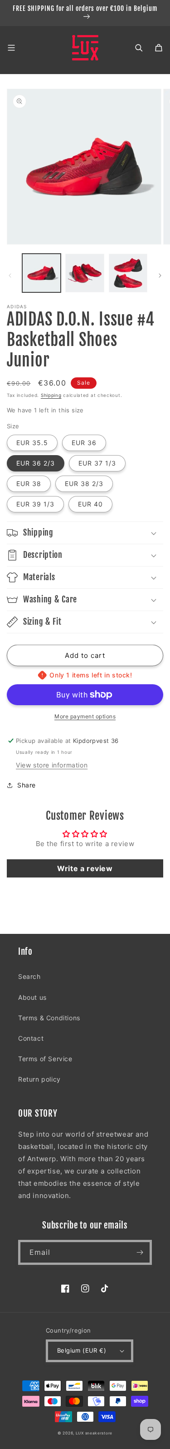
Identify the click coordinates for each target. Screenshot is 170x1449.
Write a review (84, 868)
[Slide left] (10, 276)
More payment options (85, 716)
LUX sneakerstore (94, 1433)
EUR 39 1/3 (35, 504)
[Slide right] (160, 276)
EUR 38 (28, 483)
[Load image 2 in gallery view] (84, 273)
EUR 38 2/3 (84, 483)
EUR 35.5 (32, 442)
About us (32, 997)
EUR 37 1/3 (97, 463)
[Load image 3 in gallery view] (128, 273)
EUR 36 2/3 (35, 463)
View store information (51, 765)
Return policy (39, 1079)
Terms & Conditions (49, 1018)
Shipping (51, 395)
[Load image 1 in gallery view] (41, 273)
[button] (11, 48)
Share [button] (26, 785)
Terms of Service (45, 1059)
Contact (31, 1038)
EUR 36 (84, 442)
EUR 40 (90, 504)
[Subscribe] (140, 1252)
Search (29, 976)
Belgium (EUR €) (81, 1350)
